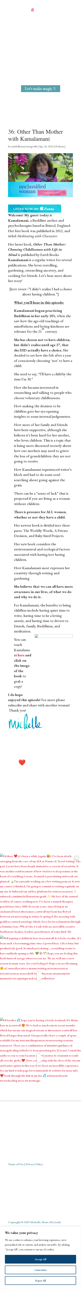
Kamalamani (18, 220)
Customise (41, 1270)
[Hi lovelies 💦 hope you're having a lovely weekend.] (40, 1058)
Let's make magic (38, 88)
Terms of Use (16, 1164)
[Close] (77, 1229)
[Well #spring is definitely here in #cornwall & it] (40, 976)
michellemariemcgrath (24, 146)
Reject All (40, 1280)
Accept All (40, 1259)
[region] (40, 1257)
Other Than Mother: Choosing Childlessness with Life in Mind (37, 249)
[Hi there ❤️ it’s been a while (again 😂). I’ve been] (40, 894)
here (21, 655)
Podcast (59, 146)
